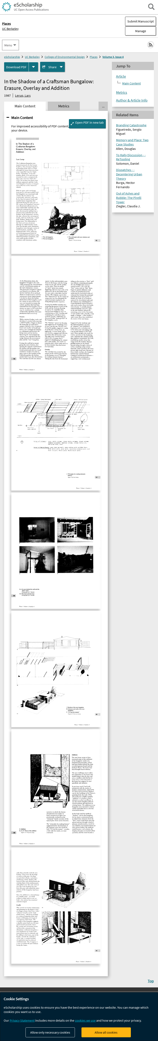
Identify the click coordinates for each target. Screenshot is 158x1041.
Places (94, 57)
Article (121, 76)
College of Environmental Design (65, 57)
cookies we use (85, 1020)
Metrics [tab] (63, 106)
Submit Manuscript (140, 21)
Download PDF (16, 67)
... (103, 106)
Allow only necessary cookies (50, 1032)
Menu (8, 45)
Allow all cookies (106, 1032)
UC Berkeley (10, 29)
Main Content (22, 117)
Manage (135, 31)
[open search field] (151, 6)
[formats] (33, 67)
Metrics (121, 92)
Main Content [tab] (25, 106)
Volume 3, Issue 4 (113, 57)
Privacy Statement (22, 1020)
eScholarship (12, 57)
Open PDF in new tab (89, 122)
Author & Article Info (132, 100)
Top (151, 980)
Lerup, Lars (23, 95)
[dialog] (79, 1016)
